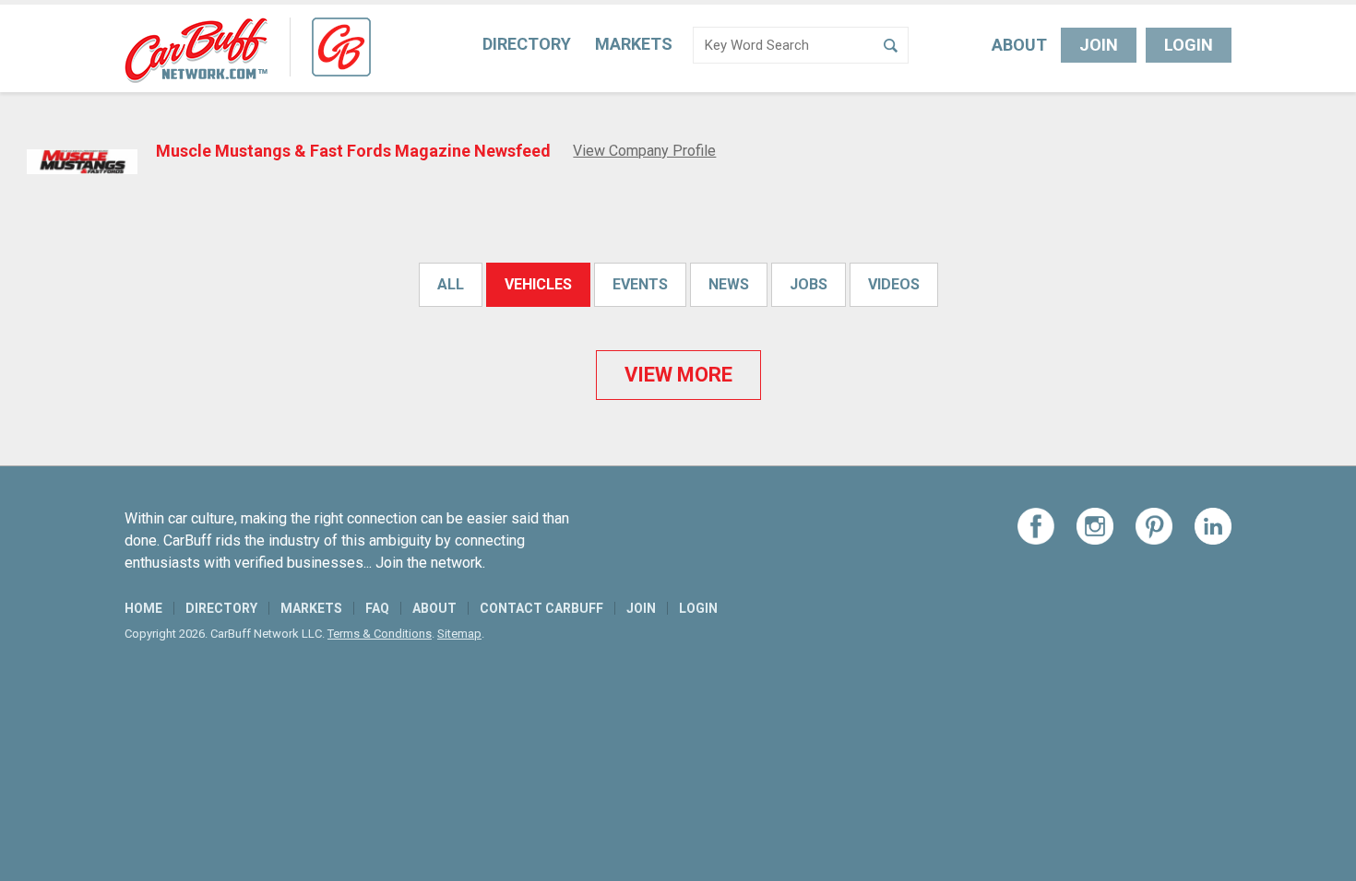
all (450, 284)
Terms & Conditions (379, 633)
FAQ (377, 608)
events (640, 284)
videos (894, 284)
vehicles (538, 284)
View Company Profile (644, 150)
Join (1098, 44)
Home (143, 608)
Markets (633, 43)
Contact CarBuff (541, 608)
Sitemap (459, 633)
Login (1188, 44)
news (728, 284)
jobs (808, 284)
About (1019, 44)
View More (678, 374)
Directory (526, 43)
